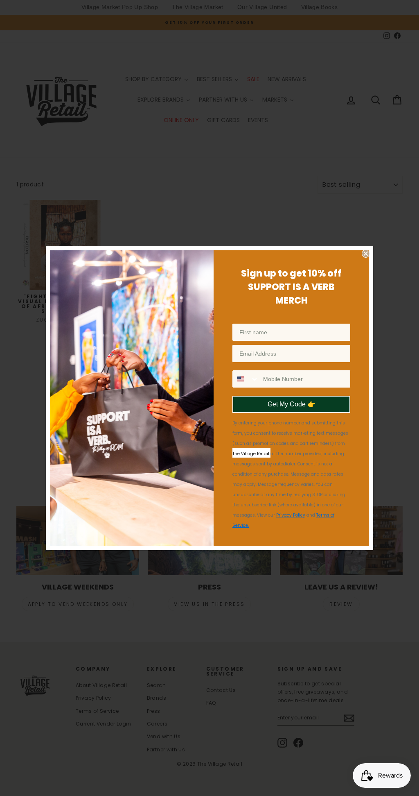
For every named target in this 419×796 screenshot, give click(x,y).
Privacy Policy (290, 515)
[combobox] (246, 379)
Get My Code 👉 (291, 404)
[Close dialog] (366, 253)
